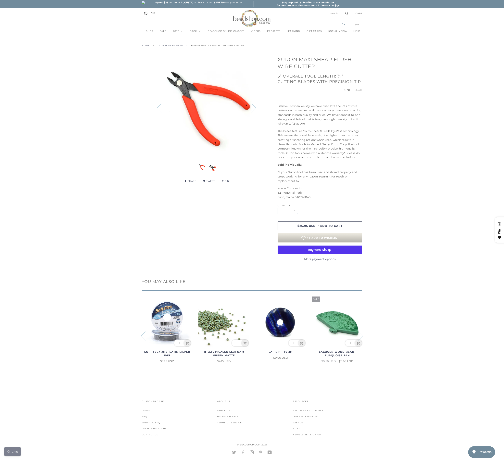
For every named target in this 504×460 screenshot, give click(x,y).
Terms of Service (229, 422)
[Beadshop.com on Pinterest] (261, 453)
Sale (163, 31)
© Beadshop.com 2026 (252, 444)
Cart (359, 13)
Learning (293, 31)
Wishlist (299, 422)
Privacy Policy (227, 416)
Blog (296, 428)
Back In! (195, 31)
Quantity (284, 205)
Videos (256, 31)
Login (356, 24)
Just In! (178, 31)
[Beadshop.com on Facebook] (243, 453)
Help (151, 13)
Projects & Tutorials (308, 410)
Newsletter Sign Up (307, 434)
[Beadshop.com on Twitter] (234, 453)
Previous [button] (161, 108)
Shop (149, 31)
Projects (273, 31)
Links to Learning (305, 416)
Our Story (224, 410)
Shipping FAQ (151, 422)
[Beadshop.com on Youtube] (270, 453)
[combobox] (334, 13)
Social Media (337, 31)
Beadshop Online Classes (226, 31)
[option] (199, 2)
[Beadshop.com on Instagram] (252, 453)
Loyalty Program (154, 428)
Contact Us (150, 434)
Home (146, 45)
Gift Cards (314, 31)
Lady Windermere (170, 45)
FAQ (144, 416)
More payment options (320, 259)
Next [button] (251, 108)
